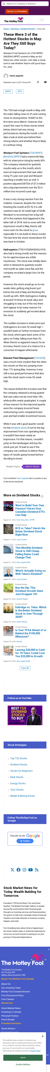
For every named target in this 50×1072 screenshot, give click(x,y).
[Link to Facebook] (18, 870)
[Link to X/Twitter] (12, 870)
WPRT (8, 91)
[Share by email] (45, 82)
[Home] (1, 949)
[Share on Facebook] (38, 82)
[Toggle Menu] (42, 19)
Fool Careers (7, 999)
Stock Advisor (8, 1028)
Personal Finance (9, 1015)
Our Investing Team (11, 987)
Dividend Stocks (27, 29)
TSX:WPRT (36, 152)
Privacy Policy (35, 1051)
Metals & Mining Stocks (22, 795)
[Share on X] (42, 82)
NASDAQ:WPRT (12, 156)
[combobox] (25, 3)
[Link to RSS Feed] (37, 870)
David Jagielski (16, 76)
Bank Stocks (16, 777)
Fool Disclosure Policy (12, 995)
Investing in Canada (11, 1012)
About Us (6, 984)
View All (25, 668)
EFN (20, 91)
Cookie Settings (23, 1064)
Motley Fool (17, 11)
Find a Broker (8, 1019)
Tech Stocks (17, 789)
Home (6, 29)
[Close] (43, 1036)
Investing (15, 29)
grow (35, 230)
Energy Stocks (18, 783)
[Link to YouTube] (30, 870)
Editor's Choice (32, 466)
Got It (23, 1058)
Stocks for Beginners (21, 770)
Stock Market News (11, 1008)
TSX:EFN (39, 358)
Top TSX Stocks (18, 758)
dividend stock (19, 427)
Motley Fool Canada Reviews (15, 991)
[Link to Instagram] (24, 870)
